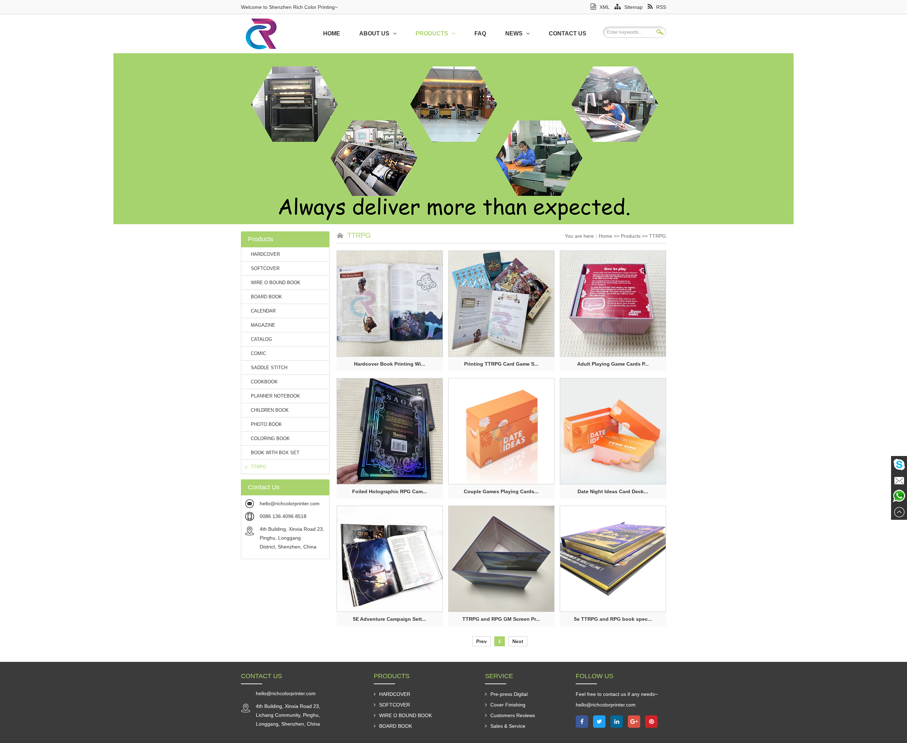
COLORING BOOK (270, 438)
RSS (661, 7)
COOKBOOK (264, 381)
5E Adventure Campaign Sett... (389, 619)
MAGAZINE (263, 325)
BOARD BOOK (266, 296)
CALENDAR (263, 311)
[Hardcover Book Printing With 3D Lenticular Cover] (390, 303)
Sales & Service (507, 726)
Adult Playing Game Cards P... (613, 364)
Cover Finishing (507, 705)
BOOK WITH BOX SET (275, 452)
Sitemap (633, 7)
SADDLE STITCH (269, 367)
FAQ (480, 33)
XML (604, 7)
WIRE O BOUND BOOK (275, 282)
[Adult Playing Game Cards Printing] (613, 303)
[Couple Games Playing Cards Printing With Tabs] (501, 431)
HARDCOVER (265, 254)
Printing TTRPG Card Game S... (501, 364)
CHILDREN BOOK (270, 410)
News (514, 33)
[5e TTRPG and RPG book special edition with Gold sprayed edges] (613, 559)
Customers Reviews (512, 715)
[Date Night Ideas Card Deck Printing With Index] (613, 431)
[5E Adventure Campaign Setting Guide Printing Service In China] (390, 559)
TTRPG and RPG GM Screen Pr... (501, 619)
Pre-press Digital (509, 694)
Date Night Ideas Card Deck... (613, 491)
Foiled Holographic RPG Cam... (389, 491)
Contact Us (567, 33)
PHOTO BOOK (266, 424)
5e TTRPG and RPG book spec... (613, 619)
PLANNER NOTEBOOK (275, 396)
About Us (374, 33)
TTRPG (258, 466)
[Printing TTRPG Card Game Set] (501, 303)
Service (499, 676)
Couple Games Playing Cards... (501, 491)
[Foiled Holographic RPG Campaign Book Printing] (390, 431)
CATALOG (261, 339)
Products (432, 33)
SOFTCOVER (265, 268)
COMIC (258, 353)
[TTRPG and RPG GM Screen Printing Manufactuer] (501, 559)
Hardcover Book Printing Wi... (389, 364)
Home (331, 33)
